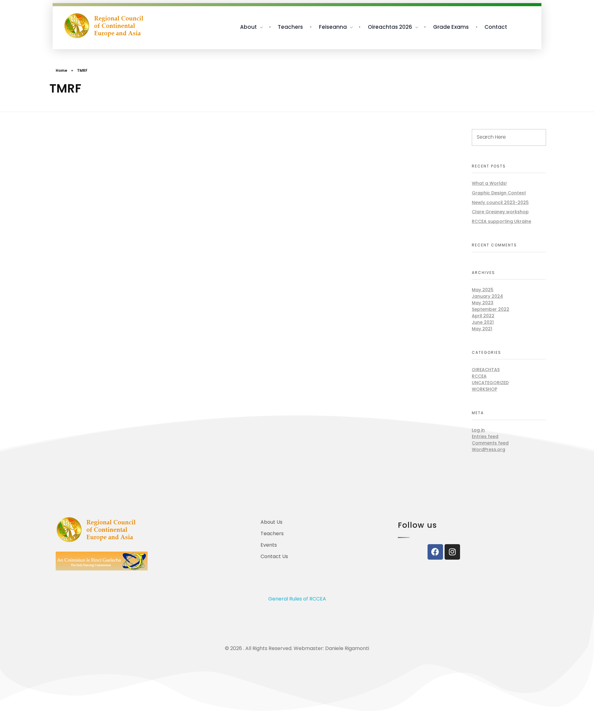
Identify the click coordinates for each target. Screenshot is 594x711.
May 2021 (482, 329)
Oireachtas (486, 369)
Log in (478, 430)
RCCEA (479, 376)
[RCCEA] (103, 25)
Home (61, 70)
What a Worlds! (489, 183)
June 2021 (483, 322)
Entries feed (485, 436)
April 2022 (483, 316)
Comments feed (490, 443)
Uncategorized (490, 382)
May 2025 (482, 290)
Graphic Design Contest (499, 193)
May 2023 (482, 303)
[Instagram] (452, 552)
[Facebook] (435, 552)
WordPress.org (488, 449)
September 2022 (490, 309)
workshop (484, 389)
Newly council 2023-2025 (500, 202)
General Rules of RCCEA (297, 598)
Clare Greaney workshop (500, 212)
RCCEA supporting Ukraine (501, 221)
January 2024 (487, 296)
